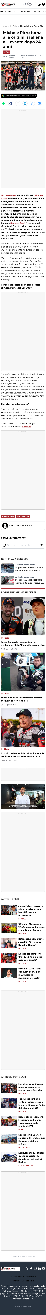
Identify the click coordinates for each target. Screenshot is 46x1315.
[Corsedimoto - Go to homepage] (10, 1269)
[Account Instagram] (35, 1268)
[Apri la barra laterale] (1, 11)
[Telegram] (25, 103)
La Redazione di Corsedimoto (23, 1277)
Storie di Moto (25, 1166)
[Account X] (27, 1268)
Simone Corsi (17, 223)
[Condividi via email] (39, 103)
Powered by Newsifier (23, 1306)
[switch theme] (39, 4)
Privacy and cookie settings (23, 1256)
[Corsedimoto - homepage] (10, 4)
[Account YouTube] (43, 1268)
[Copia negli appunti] (32, 103)
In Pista (7, 52)
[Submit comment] (41, 545)
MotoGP (22, 934)
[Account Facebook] (31, 1268)
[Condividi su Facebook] (10, 103)
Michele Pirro (8, 195)
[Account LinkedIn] (39, 1268)
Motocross (24, 1148)
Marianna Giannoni (11, 57)
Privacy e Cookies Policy (24, 1281)
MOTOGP (10, 11)
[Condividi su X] (17, 103)
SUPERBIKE (24, 11)
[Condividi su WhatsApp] (3, 103)
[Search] (24, 4)
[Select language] (31, 4)
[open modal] (43, 4)
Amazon (26, 426)
